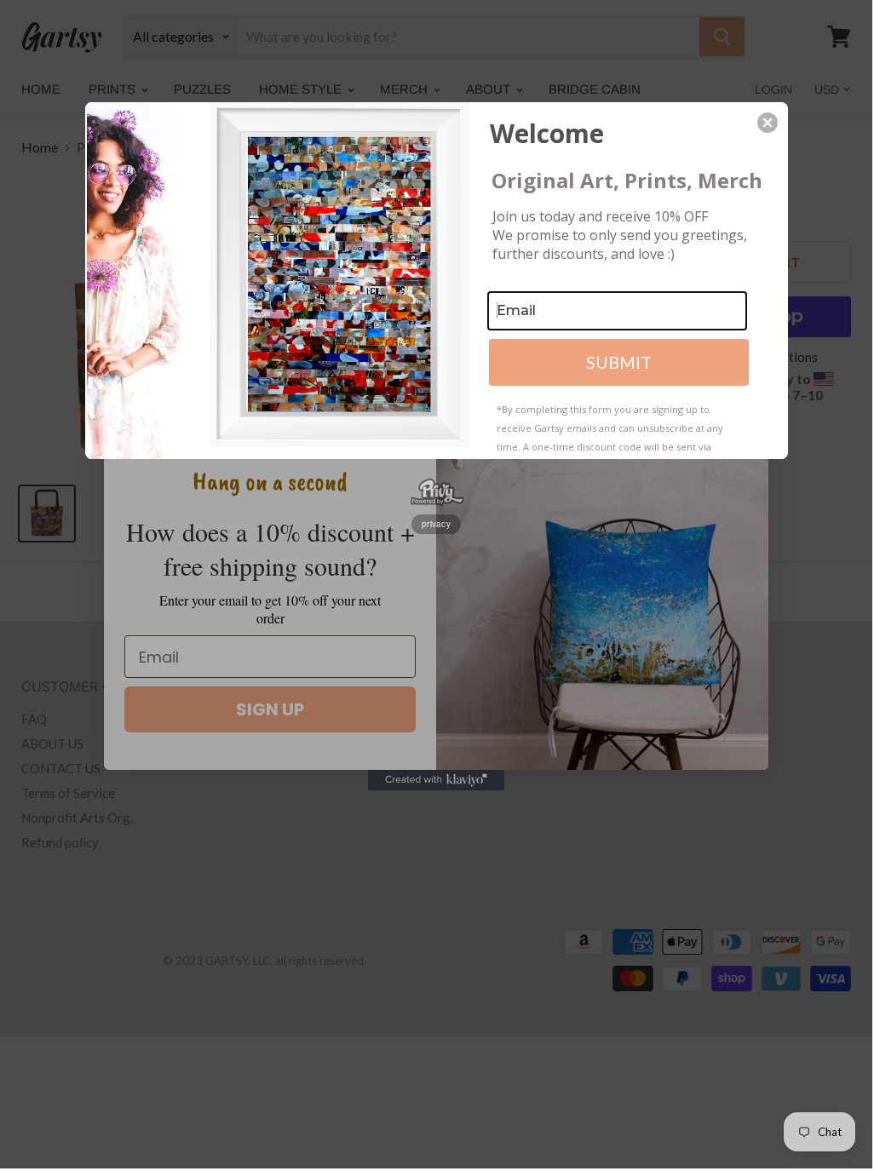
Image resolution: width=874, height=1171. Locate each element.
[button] (767, 122)
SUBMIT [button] (619, 362)
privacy (436, 524)
